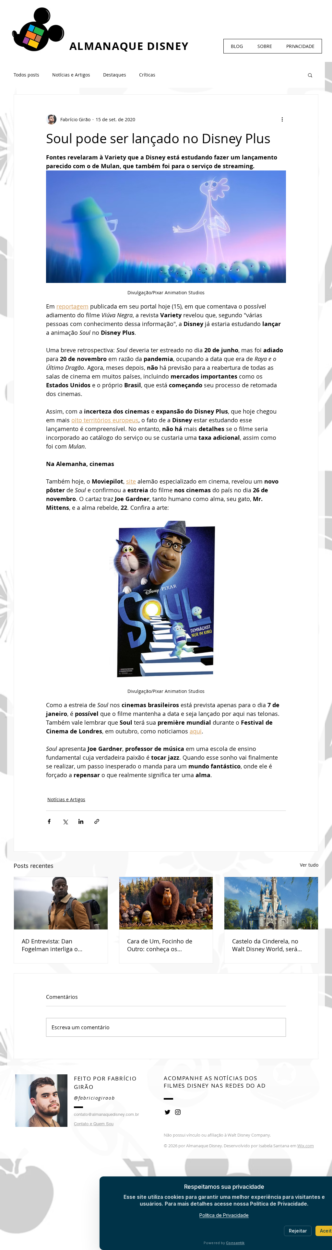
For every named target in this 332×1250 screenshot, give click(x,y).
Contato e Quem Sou (93, 1123)
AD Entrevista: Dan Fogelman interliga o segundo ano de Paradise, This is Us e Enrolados (57, 945)
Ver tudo (309, 865)
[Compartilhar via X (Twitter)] (65, 821)
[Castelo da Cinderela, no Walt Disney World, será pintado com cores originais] (271, 903)
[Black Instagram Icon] (178, 1112)
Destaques (114, 75)
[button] (310, 74)
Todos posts (26, 75)
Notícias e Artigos (71, 75)
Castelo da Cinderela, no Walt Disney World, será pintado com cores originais (270, 945)
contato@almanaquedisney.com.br (106, 1114)
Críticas (147, 75)
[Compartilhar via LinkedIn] (81, 821)
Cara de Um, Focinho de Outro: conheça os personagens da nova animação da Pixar (159, 945)
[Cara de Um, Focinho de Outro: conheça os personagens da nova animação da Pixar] (166, 903)
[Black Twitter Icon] (167, 1112)
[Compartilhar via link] (97, 821)
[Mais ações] (282, 119)
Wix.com (305, 1146)
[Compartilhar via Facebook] (49, 821)
